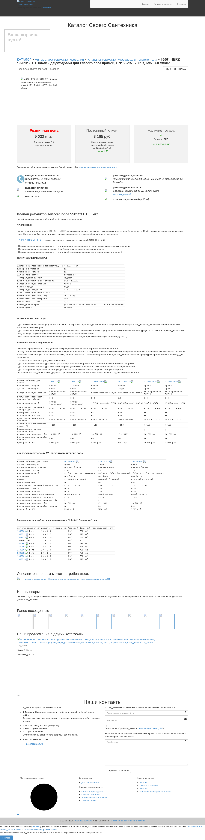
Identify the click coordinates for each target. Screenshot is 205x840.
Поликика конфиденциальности (155, 791)
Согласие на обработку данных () (134, 728)
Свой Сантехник (25, 4)
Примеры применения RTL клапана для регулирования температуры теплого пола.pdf (67, 578)
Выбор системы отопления (94, 797)
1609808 (21, 550)
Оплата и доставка (163, 3)
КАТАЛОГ (24, 59)
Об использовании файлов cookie (40, 829)
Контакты (181, 3)
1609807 (21, 544)
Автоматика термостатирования (59, 59)
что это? (36, 826)
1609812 (21, 534)
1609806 (21, 547)
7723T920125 (171, 382)
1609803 (21, 531)
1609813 (21, 537)
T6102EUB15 (137, 461)
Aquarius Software (83, 820)
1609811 (21, 553)
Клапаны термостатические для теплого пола (122, 59)
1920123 (53, 382)
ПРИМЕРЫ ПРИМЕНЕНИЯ (30, 239)
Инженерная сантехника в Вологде (128, 820)
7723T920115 (97, 382)
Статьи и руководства (92, 791)
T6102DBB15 (70, 461)
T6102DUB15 (104, 461)
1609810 (21, 559)
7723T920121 (150, 382)
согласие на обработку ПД (150, 728)
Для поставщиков (90, 782)
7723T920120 (124, 382)
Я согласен (6, 837)
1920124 (74, 382)
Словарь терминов (90, 794)
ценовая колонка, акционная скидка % (98, 167)
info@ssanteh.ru (34, 743)
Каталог (145, 3)
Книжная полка (88, 800)
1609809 (21, 556)
